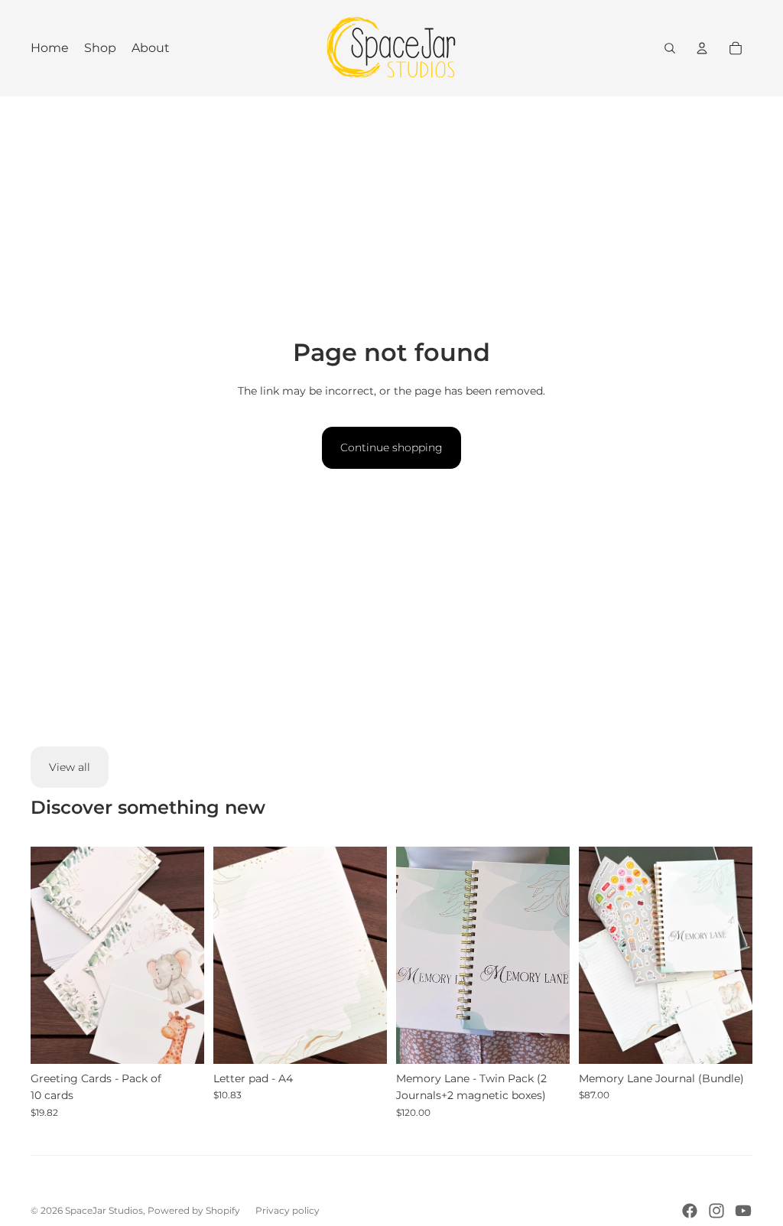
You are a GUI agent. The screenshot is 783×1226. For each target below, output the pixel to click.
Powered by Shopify (194, 1210)
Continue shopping (391, 447)
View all (69, 767)
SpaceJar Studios (104, 1210)
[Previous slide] (42, 955)
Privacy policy (287, 1210)
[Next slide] (192, 955)
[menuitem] (50, 48)
